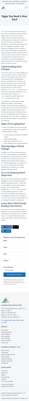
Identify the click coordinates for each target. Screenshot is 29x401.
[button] (6, 227)
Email (5, 254)
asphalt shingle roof (12, 89)
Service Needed (8, 267)
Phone (5, 247)
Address (5, 260)
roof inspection (13, 189)
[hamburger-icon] (26, 7)
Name (5, 240)
